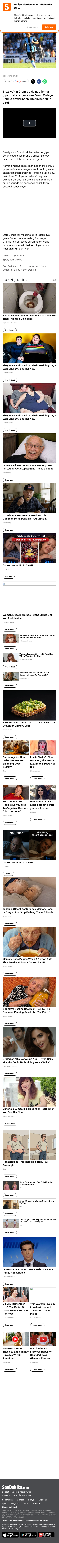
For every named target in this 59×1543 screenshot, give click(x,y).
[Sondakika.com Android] (28, 1534)
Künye (28, 1495)
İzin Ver (49, 27)
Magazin (15, 1503)
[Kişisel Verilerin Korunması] (27, 1527)
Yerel (26, 1503)
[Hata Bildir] (13, 1529)
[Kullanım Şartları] (9, 1524)
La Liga (30, 245)
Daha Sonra (32, 27)
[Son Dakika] (29, 1487)
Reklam (15, 1495)
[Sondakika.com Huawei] (46, 1534)
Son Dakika (7, 1500)
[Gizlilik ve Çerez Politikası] (43, 1524)
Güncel (20, 1500)
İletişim (22, 1495)
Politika (36, 1503)
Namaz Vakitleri (9, 1507)
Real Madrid (10, 248)
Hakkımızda (6, 1495)
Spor (4, 1503)
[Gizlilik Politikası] (24, 1524)
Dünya (31, 1500)
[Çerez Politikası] (8, 1527)
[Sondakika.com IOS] (10, 1534)
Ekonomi (43, 1500)
